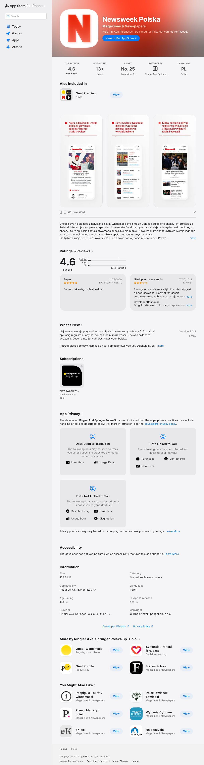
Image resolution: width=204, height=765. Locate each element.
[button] (25, 27)
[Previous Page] (56, 69)
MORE (189, 296)
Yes (132, 601)
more (193, 238)
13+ (62, 601)
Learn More (173, 531)
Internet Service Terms (71, 761)
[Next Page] (200, 69)
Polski (74, 749)
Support (136, 761)
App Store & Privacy (97, 761)
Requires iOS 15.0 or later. (76, 589)
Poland (63, 749)
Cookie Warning (120, 761)
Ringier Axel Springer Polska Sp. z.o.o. (83, 613)
